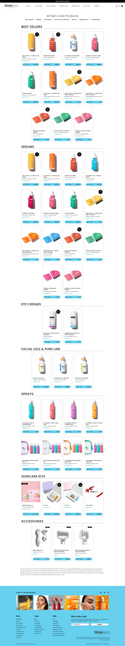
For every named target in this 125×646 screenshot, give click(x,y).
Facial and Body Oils (21, 627)
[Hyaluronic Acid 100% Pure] (73, 42)
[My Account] (117, 6)
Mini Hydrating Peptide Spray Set (52, 461)
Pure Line (18, 629)
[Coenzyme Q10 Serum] (52, 42)
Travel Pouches (20, 631)
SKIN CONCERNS (51, 6)
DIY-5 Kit (67, 505)
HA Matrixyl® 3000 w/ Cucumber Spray (28, 423)
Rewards (96, 6)
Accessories (19, 635)
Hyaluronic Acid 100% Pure (72, 55)
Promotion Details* (57, 627)
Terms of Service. (89, 643)
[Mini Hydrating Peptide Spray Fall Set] (30, 446)
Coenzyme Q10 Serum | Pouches (39, 131)
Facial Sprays (19, 625)
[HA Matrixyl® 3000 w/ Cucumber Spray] (30, 409)
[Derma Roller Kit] (41, 536)
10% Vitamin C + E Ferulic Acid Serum (52, 94)
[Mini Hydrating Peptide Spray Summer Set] (73, 446)
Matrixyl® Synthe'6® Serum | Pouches (83, 131)
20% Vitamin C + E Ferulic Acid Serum (30, 56)
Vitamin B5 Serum (27, 93)
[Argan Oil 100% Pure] (41, 364)
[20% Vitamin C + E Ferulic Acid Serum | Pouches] (73, 79)
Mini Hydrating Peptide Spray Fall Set (30, 461)
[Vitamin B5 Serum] (30, 79)
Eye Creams (19, 623)
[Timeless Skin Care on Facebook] (104, 593)
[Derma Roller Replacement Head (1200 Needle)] (62, 536)
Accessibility (56, 625)
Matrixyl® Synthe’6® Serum (93, 55)
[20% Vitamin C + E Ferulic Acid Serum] (30, 42)
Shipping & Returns (57, 629)
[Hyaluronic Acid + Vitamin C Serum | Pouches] (52, 237)
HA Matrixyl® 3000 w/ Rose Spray (51, 423)
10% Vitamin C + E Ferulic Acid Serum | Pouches (94, 94)
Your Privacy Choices (58, 631)
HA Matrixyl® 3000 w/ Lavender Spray (71, 423)
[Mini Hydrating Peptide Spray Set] (52, 446)
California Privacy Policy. (98, 643)
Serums (18, 621)
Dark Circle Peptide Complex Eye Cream (51, 334)
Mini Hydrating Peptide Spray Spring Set (94, 461)
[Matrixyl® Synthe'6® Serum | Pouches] (83, 117)
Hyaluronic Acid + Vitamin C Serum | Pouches (51, 251)
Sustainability (38, 625)
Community (38, 623)
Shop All (28, 6)
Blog (36, 619)
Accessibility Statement (59, 635)
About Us (37, 621)
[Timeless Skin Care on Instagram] (100, 592)
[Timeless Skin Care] (11, 6)
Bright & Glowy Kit (27, 505)
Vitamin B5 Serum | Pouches (61, 131)
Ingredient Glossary (39, 629)
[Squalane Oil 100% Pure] (83, 364)
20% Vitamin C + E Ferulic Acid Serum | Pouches (73, 94)
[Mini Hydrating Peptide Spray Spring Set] (94, 446)
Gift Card (18, 637)
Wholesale (55, 621)
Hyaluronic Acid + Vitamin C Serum (93, 176)
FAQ (54, 619)
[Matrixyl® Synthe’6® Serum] (94, 42)
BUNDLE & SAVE (64, 6)
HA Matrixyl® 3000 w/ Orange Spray (94, 423)
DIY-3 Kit (46, 505)
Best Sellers (38, 6)
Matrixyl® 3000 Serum (28, 213)
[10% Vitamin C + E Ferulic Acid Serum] (52, 79)
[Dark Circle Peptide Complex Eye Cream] (52, 319)
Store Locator (38, 631)
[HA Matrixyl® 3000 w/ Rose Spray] (52, 409)
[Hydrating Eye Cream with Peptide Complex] (73, 319)
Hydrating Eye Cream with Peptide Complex (72, 334)
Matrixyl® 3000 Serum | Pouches (50, 289)
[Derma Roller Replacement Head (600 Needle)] (83, 536)
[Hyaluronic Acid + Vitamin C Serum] (94, 162)
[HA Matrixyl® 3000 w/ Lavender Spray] (73, 409)
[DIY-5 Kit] (73, 491)
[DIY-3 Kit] (52, 491)
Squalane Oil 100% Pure (81, 378)
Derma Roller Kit (37, 550)
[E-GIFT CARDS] (94, 491)
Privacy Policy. (106, 643)
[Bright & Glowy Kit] (30, 491)
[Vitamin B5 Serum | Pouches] (62, 117)
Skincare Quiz (76, 6)
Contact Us (55, 623)
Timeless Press (38, 627)
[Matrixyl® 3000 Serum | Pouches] (52, 274)
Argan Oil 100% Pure (38, 378)
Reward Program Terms (59, 633)
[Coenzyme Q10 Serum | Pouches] (41, 117)
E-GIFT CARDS (89, 505)
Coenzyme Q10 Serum (49, 55)
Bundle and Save (20, 633)
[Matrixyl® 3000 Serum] (30, 199)
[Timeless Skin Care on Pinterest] (108, 592)
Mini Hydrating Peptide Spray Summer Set (73, 461)
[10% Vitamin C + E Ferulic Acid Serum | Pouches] (94, 79)
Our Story (86, 6)
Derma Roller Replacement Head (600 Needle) (82, 551)
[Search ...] (119, 6)
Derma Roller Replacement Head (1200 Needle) (61, 551)
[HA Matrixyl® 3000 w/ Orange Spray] (94, 409)
